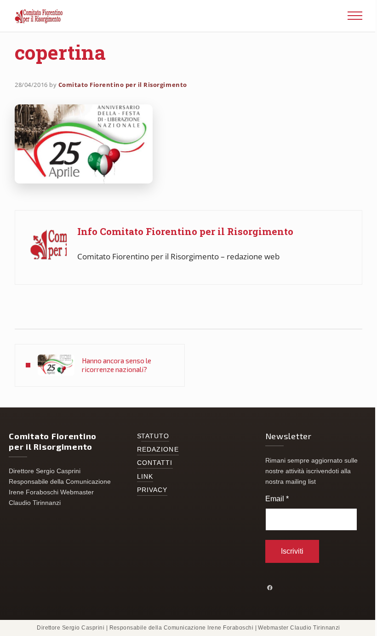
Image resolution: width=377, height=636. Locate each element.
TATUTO (155, 436)
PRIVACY (152, 490)
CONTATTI (155, 462)
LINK (145, 476)
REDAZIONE (158, 449)
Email (277, 499)
